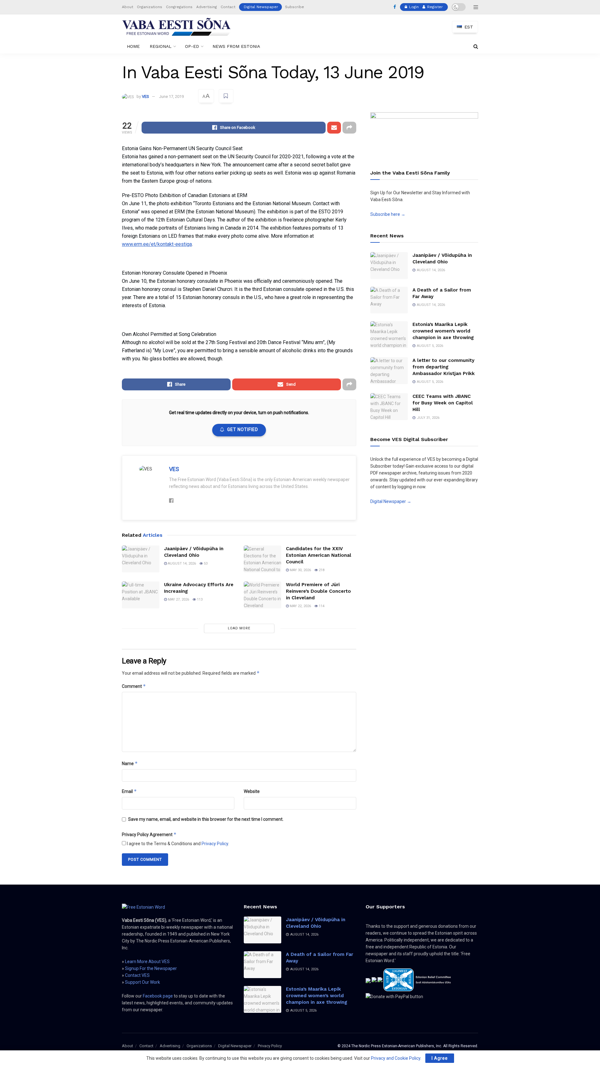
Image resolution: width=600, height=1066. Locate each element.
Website (252, 791)
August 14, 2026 (181, 563)
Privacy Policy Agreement (149, 834)
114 (321, 606)
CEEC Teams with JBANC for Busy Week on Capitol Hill (442, 402)
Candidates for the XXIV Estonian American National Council (318, 555)
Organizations (149, 7)
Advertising (206, 7)
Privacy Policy (215, 843)
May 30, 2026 (300, 570)
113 (199, 599)
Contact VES (137, 975)
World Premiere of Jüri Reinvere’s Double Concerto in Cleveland (318, 591)
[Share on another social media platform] (349, 128)
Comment (134, 686)
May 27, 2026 (178, 599)
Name (130, 763)
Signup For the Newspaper (151, 968)
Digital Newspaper (261, 7)
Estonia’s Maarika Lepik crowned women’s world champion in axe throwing (443, 331)
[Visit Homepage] (176, 27)
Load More (239, 628)
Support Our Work (142, 982)
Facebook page (158, 995)
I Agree (440, 1058)
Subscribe (294, 7)
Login (413, 7)
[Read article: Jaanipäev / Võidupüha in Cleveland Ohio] (140, 559)
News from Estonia (236, 46)
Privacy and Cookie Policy (395, 1058)
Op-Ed (192, 46)
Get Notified (242, 429)
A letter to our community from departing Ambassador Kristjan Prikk (443, 367)
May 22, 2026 (300, 606)
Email (129, 791)
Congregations (179, 7)
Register (434, 7)
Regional (161, 46)
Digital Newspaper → (390, 501)
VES (145, 96)
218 (321, 570)
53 (205, 563)
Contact (228, 7)
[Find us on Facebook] (394, 7)
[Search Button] (475, 46)
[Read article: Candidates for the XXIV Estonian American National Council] (262, 559)
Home (133, 46)
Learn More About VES (147, 961)
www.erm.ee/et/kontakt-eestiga (157, 244)
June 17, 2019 (171, 96)
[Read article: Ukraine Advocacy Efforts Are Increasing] (140, 594)
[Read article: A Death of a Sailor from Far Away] (389, 300)
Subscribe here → (387, 214)
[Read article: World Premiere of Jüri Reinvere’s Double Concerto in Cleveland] (262, 594)
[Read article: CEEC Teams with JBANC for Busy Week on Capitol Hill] (389, 406)
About (127, 7)
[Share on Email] (334, 128)
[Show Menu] (475, 7)
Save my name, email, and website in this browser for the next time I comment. (205, 819)
